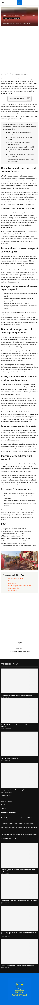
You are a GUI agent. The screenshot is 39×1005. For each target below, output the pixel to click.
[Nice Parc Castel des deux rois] (19, 744)
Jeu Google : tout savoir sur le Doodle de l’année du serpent (19, 827)
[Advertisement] (19, 51)
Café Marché (12, 583)
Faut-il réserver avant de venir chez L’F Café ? (15, 541)
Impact (19, 643)
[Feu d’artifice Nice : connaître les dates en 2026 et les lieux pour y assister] (19, 710)
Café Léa (11, 581)
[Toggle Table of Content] (27, 99)
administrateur (8, 23)
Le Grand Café (12, 590)
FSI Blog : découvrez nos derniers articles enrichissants (16, 695)
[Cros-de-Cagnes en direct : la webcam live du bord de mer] (19, 951)
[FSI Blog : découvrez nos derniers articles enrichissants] (19, 681)
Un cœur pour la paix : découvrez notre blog (14, 831)
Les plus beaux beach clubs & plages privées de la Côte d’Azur (19, 900)
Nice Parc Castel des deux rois (9, 758)
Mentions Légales (6, 801)
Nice (26, 79)
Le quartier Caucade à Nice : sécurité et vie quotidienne (17, 823)
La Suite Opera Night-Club (20, 651)
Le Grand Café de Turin (15, 578)
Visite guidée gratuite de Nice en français (12, 790)
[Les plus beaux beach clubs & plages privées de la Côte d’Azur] (19, 886)
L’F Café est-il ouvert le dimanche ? (12, 536)
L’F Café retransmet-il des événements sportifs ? (16, 531)
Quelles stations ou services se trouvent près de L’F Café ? (19, 545)
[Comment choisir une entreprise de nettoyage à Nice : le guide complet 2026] (19, 855)
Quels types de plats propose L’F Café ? (13, 529)
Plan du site (4, 805)
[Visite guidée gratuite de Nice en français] (19, 775)
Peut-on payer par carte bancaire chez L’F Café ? (16, 538)
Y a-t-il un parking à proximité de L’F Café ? (14, 543)
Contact (3, 808)
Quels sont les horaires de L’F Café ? (12, 533)
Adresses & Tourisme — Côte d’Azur (11, 18)
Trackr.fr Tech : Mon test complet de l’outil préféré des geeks (19, 834)
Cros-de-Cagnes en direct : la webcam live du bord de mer (17, 965)
